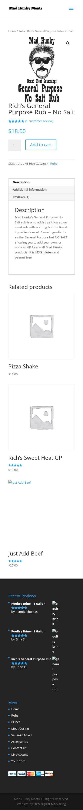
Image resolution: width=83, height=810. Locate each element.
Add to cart (41, 145)
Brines (15, 722)
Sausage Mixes (21, 735)
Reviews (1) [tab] (21, 197)
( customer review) (39, 121)
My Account (19, 755)
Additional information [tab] (30, 189)
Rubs (22, 31)
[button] (68, 43)
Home (12, 31)
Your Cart (18, 761)
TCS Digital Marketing (50, 804)
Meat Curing (20, 729)
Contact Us (19, 748)
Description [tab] (21, 182)
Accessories (19, 742)
